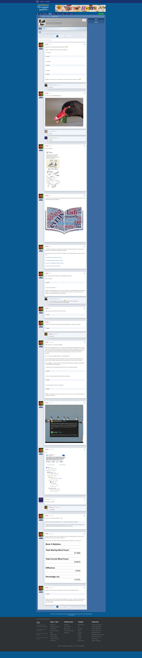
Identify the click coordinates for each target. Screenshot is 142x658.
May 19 (50, 145)
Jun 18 (50, 44)
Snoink (46, 44)
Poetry (80, 636)
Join (84, 20)
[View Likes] (84, 44)
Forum (44, 28)
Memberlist (53, 634)
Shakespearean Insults (98, 634)
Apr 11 (50, 246)
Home (44, 16)
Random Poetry (96, 632)
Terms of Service (54, 638)
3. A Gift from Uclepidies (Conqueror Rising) (54, 263)
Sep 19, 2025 (51, 587)
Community (67, 626)
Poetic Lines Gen (96, 630)
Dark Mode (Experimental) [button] (43, 619)
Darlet (50, 131)
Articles (80, 628)
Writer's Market (96, 640)
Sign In (96, 19)
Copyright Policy (54, 626)
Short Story (81, 640)
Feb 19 (50, 273)
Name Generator (96, 628)
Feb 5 (50, 322)
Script (79, 638)
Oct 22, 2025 (51, 515)
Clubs (48, 16)
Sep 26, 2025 (51, 533)
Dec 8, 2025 (51, 402)
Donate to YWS (54, 630)
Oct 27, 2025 (51, 449)
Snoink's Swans (55, 16)
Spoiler (48, 56)
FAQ (51, 632)
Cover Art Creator (97, 624)
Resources (67, 628)
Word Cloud (95, 638)
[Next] (70, 36)
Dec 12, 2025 (51, 342)
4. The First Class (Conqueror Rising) (52, 266)
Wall (40, 28)
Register (96, 22)
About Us (52, 624)
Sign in (40, 40)
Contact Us (53, 628)
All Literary (81, 624)
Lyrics (79, 630)
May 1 (50, 195)
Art (79, 626)
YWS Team (53, 640)
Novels (80, 632)
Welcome (66, 624)
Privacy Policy (54, 636)
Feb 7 (50, 308)
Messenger (51, 137)
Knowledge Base (96, 626)
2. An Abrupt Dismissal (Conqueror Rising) (54, 260)
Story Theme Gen (96, 636)
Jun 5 (50, 93)
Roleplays (66, 632)
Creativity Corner (69, 630)
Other (79, 634)
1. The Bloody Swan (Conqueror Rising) (53, 257)
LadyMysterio (51, 84)
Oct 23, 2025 (53, 499)
